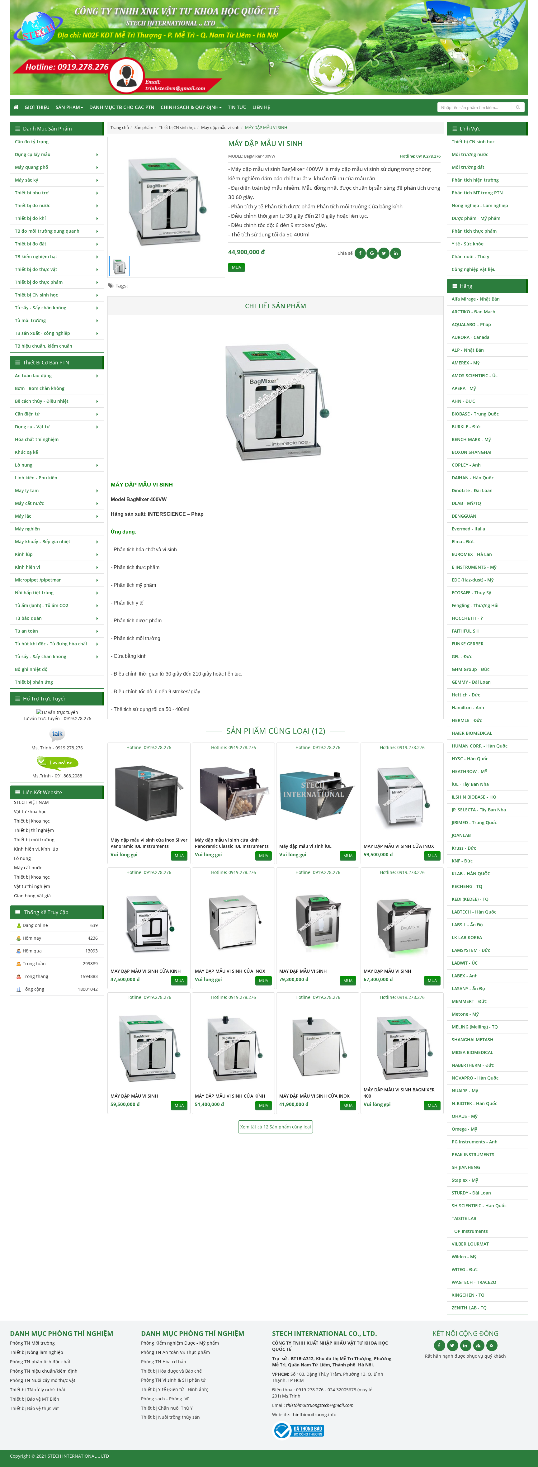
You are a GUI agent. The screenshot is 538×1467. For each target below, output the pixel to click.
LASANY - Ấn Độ (468, 988)
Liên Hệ (261, 107)
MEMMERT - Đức (469, 1001)
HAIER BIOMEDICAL (472, 733)
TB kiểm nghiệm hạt (36, 256)
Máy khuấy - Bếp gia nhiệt (42, 541)
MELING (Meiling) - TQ (475, 1027)
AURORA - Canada (470, 337)
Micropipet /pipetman (38, 580)
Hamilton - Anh (468, 707)
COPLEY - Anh (466, 465)
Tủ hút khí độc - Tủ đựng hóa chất (51, 644)
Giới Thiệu (37, 107)
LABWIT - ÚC (465, 963)
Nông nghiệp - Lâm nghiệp (480, 205)
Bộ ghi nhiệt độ (31, 669)
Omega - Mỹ (464, 1129)
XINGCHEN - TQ (468, 1295)
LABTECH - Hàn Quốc (474, 912)
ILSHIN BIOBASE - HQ (474, 797)
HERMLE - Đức (467, 720)
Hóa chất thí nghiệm (37, 439)
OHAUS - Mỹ (465, 1116)
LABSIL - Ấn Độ (467, 925)
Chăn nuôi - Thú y (470, 256)
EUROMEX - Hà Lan (472, 554)
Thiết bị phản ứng (34, 682)
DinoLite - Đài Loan (472, 490)
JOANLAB (461, 835)
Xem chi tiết (173, 830)
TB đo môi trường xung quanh (47, 231)
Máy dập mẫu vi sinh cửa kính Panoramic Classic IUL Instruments (232, 843)
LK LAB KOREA (467, 937)
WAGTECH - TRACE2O (474, 1282)
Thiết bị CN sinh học (36, 295)
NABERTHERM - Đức (473, 1065)
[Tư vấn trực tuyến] (57, 712)
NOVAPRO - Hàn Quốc (475, 1078)
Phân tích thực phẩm (474, 231)
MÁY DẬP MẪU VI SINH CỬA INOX (399, 846)
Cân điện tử (27, 414)
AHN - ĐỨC (463, 401)
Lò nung (23, 465)
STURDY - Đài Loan (471, 1193)
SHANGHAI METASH (472, 1039)
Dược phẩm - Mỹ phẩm (476, 218)
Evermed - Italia (468, 529)
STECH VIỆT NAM (31, 802)
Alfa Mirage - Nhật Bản (476, 299)
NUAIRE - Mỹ (465, 1091)
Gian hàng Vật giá (32, 896)
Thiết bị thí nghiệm (34, 830)
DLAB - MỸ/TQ (466, 503)
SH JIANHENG (466, 1167)
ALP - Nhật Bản (468, 350)
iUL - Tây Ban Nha (470, 784)
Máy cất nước (29, 503)
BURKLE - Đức (466, 427)
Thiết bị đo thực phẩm (39, 282)
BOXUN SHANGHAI (471, 452)
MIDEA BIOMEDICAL (472, 1052)
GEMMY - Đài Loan (471, 682)
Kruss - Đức (464, 848)
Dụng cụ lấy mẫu (32, 154)
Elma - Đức (463, 541)
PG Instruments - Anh (475, 1142)
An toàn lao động (33, 375)
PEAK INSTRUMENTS (473, 1154)
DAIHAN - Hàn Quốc (473, 478)
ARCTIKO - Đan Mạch (473, 312)
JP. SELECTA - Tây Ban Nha (479, 810)
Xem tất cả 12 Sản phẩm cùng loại (275, 1127)
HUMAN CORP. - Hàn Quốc (479, 746)
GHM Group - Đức (470, 669)
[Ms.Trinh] (57, 734)
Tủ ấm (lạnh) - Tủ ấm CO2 (41, 605)
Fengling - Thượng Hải (475, 605)
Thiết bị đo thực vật (36, 269)
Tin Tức (237, 107)
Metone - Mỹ (465, 1014)
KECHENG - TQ (467, 886)
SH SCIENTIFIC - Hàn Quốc (479, 1205)
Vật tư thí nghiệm (32, 886)
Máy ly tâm (27, 490)
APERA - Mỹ (464, 388)
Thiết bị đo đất (30, 244)
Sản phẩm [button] (68, 107)
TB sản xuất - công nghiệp (42, 333)
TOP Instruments (470, 1231)
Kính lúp (24, 554)
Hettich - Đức (466, 695)
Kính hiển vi (27, 567)
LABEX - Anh (465, 976)
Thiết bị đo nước (32, 205)
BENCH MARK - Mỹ (471, 439)
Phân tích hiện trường (475, 180)
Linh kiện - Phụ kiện (36, 478)
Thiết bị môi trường (34, 840)
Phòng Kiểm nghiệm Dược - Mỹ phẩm (180, 1343)
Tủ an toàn (26, 631)
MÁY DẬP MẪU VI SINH (303, 971)
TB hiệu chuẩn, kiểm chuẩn (43, 346)
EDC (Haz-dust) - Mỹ (473, 580)
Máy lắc (23, 516)
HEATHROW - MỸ (469, 771)
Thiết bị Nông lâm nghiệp (36, 1352)
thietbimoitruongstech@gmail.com (319, 1405)
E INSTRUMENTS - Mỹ (474, 567)
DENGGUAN (464, 516)
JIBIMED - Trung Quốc (474, 822)
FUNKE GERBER (468, 644)
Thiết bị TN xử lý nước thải (37, 1390)
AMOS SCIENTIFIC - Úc (475, 375)
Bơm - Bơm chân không (39, 388)
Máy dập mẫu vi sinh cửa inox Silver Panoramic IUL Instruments (149, 843)
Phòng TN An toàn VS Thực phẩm (175, 1352)
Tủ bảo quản (28, 618)
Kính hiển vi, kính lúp (36, 849)
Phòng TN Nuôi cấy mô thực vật (42, 1380)
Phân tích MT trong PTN (477, 193)
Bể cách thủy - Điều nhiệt (41, 401)
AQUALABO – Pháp (471, 324)
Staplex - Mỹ (465, 1180)
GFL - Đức (462, 656)
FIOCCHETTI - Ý (467, 618)
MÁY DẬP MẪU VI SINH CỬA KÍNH (146, 971)
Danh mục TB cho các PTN (121, 107)
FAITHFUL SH (465, 631)
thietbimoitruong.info (313, 1414)
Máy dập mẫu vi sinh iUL (305, 846)
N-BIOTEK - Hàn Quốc (474, 1103)
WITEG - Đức (465, 1269)
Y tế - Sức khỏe (468, 244)
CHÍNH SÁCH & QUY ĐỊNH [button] (190, 107)
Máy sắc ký (26, 180)
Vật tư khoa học (30, 811)
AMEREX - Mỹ (466, 363)
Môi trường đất (468, 167)
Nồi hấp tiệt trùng (34, 593)
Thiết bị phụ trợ (32, 193)
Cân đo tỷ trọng (32, 142)
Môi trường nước (470, 154)
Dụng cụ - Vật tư (32, 427)
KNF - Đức (462, 861)
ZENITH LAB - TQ (469, 1308)
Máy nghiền (27, 529)
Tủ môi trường (30, 320)
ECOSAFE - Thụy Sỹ (471, 593)
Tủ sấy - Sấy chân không (40, 308)
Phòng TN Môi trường (32, 1343)
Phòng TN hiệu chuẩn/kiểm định (44, 1371)
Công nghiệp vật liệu (474, 269)
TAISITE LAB (464, 1218)
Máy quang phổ (31, 167)
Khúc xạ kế (26, 452)
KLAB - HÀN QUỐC (471, 873)
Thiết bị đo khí (30, 218)
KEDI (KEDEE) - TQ (470, 899)
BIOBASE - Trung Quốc (475, 414)
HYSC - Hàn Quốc (470, 759)
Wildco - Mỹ (464, 1257)
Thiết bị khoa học (32, 821)
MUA (236, 267)
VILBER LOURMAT (470, 1244)
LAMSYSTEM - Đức (471, 950)
